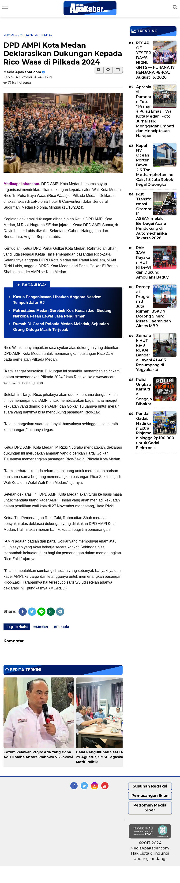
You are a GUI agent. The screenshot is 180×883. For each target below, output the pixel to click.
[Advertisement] (155, 483)
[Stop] (108, 69)
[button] (118, 69)
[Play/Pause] (98, 69)
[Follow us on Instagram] (94, 786)
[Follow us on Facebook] (74, 786)
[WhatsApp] (51, 612)
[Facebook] (23, 612)
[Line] (41, 612)
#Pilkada (61, 627)
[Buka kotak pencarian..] (175, 7)
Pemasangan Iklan (150, 795)
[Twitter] (32, 612)
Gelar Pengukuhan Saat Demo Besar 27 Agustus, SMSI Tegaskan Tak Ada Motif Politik (108, 757)
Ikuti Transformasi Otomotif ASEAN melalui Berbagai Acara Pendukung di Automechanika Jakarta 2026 (151, 216)
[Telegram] (60, 612)
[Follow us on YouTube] (105, 786)
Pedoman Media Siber (149, 807)
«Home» (10, 35)
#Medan (40, 627)
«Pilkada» (43, 35)
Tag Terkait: (17, 627)
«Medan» (26, 35)
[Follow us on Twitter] (84, 786)
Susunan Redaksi (150, 786)
